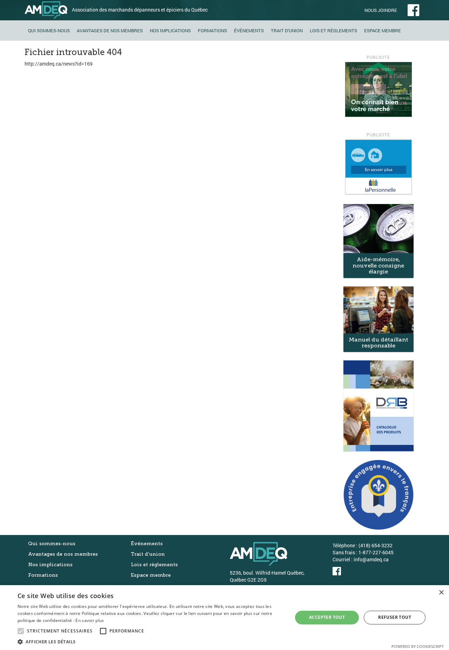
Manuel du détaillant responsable (378, 342)
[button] (151, 641)
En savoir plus (89, 620)
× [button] (441, 592)
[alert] (224, 617)
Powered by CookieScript (417, 646)
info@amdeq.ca (371, 559)
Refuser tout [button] (394, 617)
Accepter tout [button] (327, 617)
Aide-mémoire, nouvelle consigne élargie (378, 265)
